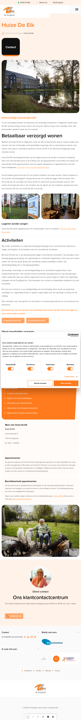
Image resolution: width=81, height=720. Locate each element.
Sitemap (48, 670)
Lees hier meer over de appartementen (33, 167)
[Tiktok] (35, 637)
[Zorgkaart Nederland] (65, 658)
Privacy (57, 670)
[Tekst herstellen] (43, 717)
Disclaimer (28, 670)
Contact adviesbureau (17, 393)
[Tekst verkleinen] (33, 717)
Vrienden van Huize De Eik (19, 403)
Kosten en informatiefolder (19, 398)
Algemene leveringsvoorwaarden (22, 408)
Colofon (38, 670)
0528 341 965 (25, 2)
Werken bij (43, 2)
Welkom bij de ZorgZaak (14, 33)
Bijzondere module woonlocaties (22, 412)
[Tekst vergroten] (38, 717)
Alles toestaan (66, 383)
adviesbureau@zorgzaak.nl (22, 499)
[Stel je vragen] (52, 642)
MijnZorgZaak (58, 2)
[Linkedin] (28, 637)
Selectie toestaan (40, 383)
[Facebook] (25, 637)
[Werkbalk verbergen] (28, 717)
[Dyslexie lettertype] (48, 717)
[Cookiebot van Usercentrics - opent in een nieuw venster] (69, 335)
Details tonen (69, 376)
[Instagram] (31, 637)
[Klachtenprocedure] (44, 658)
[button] (14, 616)
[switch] (31, 368)
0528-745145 (58, 496)
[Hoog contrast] (53, 717)
